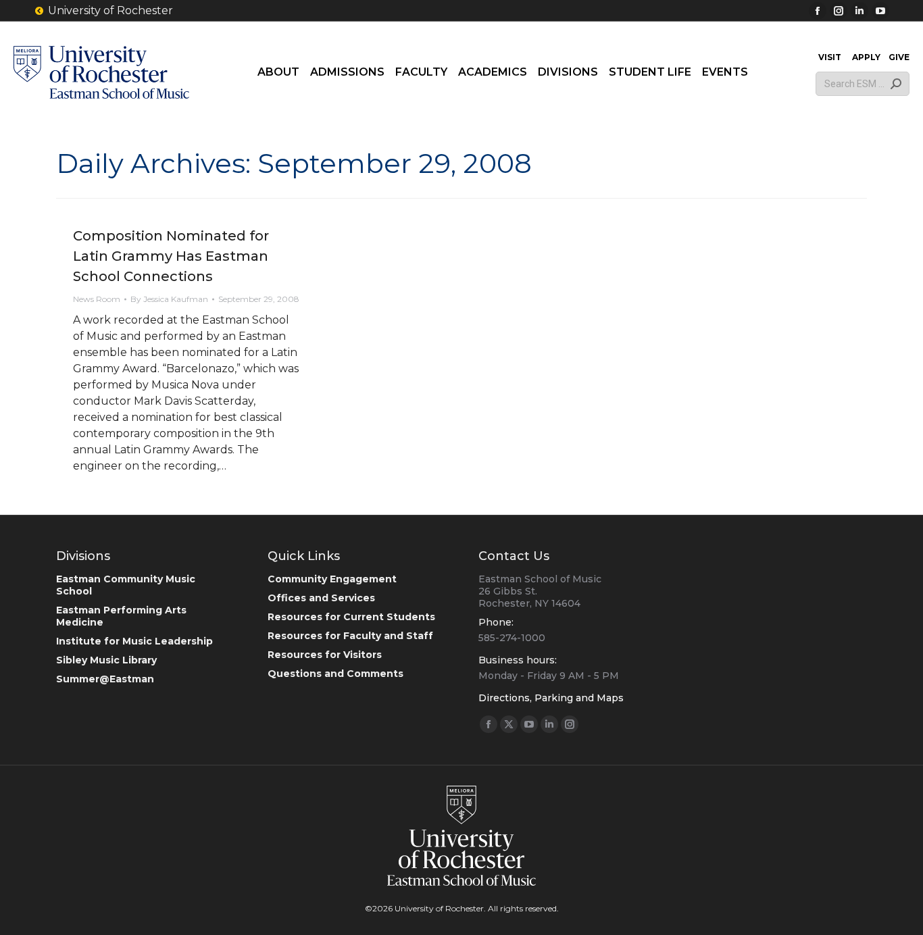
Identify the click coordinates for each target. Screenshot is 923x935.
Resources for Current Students (351, 617)
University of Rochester (110, 10)
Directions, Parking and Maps (551, 698)
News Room (96, 299)
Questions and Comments (335, 673)
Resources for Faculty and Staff (350, 636)
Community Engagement (332, 579)
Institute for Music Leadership (134, 641)
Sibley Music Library (106, 660)
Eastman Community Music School (125, 585)
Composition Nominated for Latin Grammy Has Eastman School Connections (171, 256)
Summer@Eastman (105, 679)
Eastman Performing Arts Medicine (121, 616)
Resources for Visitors (325, 655)
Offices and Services (321, 598)
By (169, 299)
